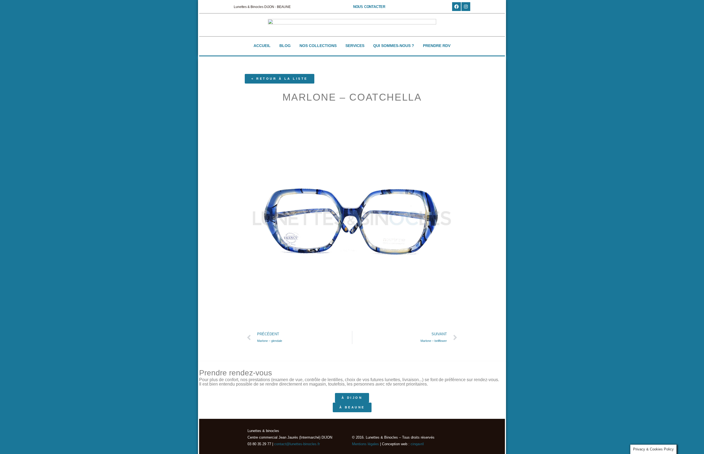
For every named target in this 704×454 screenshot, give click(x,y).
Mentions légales (365, 444)
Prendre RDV (436, 45)
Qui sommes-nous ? (393, 45)
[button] (279, 79)
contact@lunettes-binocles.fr (296, 444)
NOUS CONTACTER (369, 7)
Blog (285, 45)
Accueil (262, 45)
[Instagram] (465, 6)
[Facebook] (456, 6)
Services (354, 45)
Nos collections (318, 45)
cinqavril (417, 444)
